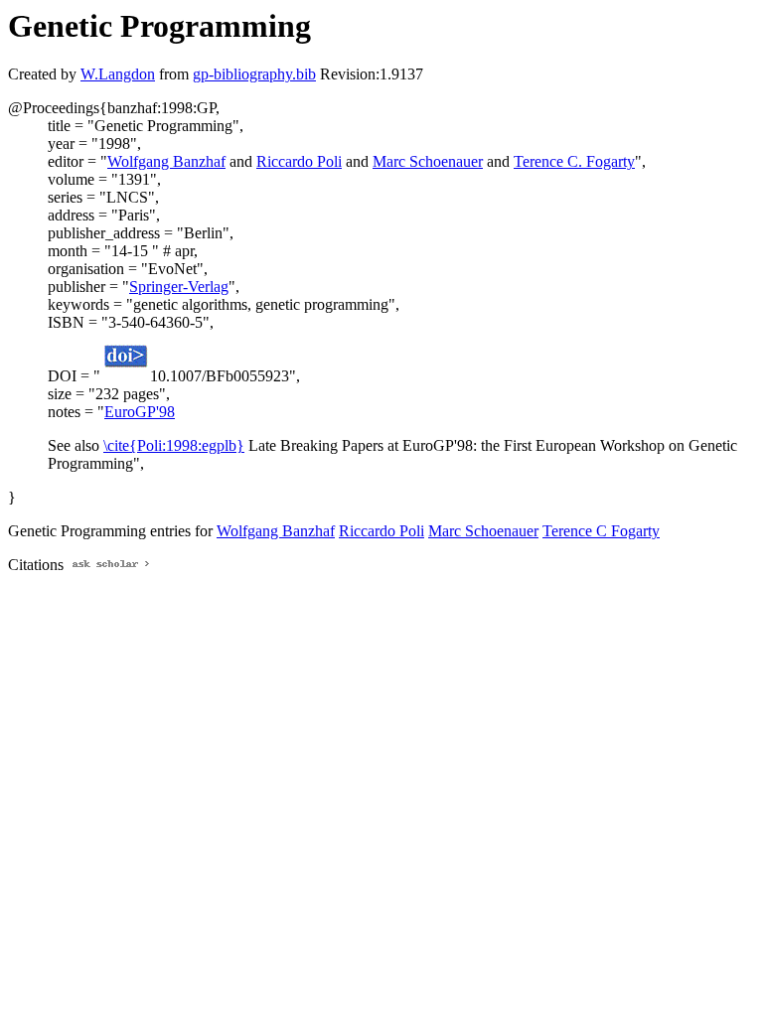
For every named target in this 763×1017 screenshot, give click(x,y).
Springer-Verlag (179, 286)
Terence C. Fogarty (574, 161)
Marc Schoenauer (428, 161)
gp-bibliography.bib (254, 74)
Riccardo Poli (299, 161)
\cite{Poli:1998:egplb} (173, 445)
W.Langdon (117, 74)
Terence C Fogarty (601, 530)
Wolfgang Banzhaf (166, 161)
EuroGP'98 (139, 411)
